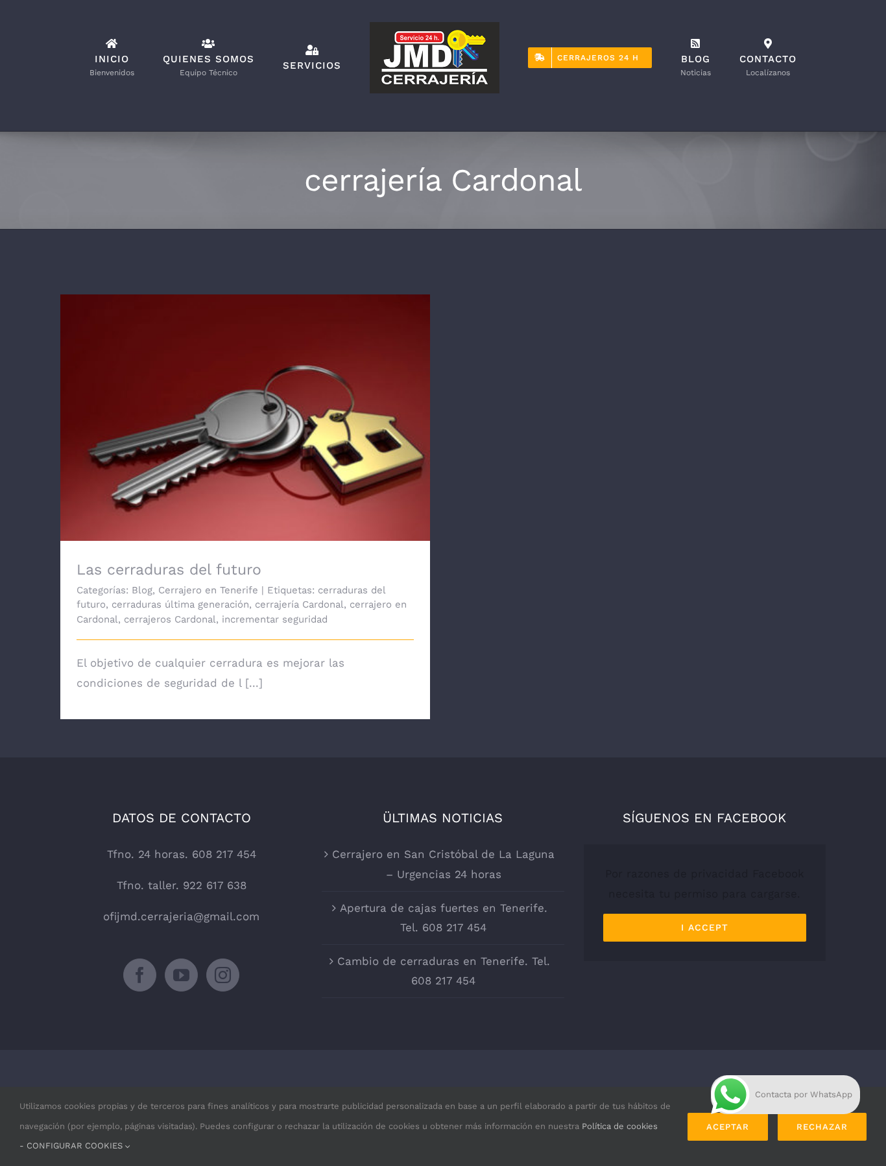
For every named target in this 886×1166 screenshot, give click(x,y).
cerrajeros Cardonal (170, 619)
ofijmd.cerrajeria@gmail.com (181, 916)
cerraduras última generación (180, 604)
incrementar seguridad (275, 619)
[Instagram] (222, 975)
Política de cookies (620, 1126)
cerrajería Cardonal (299, 604)
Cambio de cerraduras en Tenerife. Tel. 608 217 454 (443, 971)
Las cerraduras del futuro (245, 407)
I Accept (704, 927)
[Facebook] (139, 975)
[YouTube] (181, 975)
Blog (142, 590)
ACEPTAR (727, 1127)
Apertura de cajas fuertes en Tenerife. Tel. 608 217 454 (443, 917)
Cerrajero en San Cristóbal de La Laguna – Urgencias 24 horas (443, 864)
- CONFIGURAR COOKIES (72, 1145)
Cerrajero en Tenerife (208, 590)
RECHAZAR (822, 1127)
